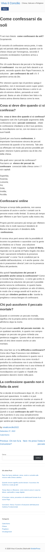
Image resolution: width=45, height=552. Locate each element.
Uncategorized (7, 531)
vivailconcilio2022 (11, 427)
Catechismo (4, 435)
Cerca (4, 454)
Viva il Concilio (10, 3)
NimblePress (35, 549)
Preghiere (5, 529)
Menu (5, 9)
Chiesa (4, 526)
